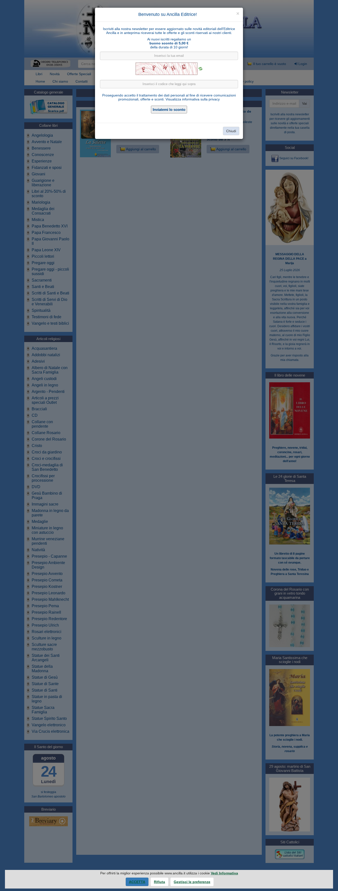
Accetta (137, 882)
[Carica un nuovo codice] (200, 69)
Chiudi (231, 131)
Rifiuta (159, 882)
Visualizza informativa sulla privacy (193, 99)
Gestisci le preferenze (192, 882)
